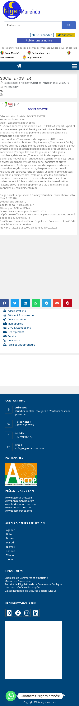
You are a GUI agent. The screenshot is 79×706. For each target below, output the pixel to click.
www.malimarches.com (18, 507)
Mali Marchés (7, 57)
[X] (9, 613)
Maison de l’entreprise (18, 581)
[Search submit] (69, 25)
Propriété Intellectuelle (53, 695)
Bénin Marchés (12, 52)
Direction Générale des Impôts (22, 587)
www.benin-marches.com (19, 501)
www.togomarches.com (18, 510)
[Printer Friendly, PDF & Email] (10, 104)
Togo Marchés (34, 57)
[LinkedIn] (36, 613)
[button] (4, 303)
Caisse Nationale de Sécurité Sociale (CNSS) (30, 590)
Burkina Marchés (40, 52)
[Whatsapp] (11, 696)
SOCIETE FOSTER (15, 78)
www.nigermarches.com (19, 497)
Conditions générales (25, 695)
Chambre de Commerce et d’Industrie (26, 577)
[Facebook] (18, 613)
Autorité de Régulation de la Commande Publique (33, 584)
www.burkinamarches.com (20, 504)
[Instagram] (27, 613)
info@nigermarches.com (29, 448)
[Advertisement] (20, 369)
